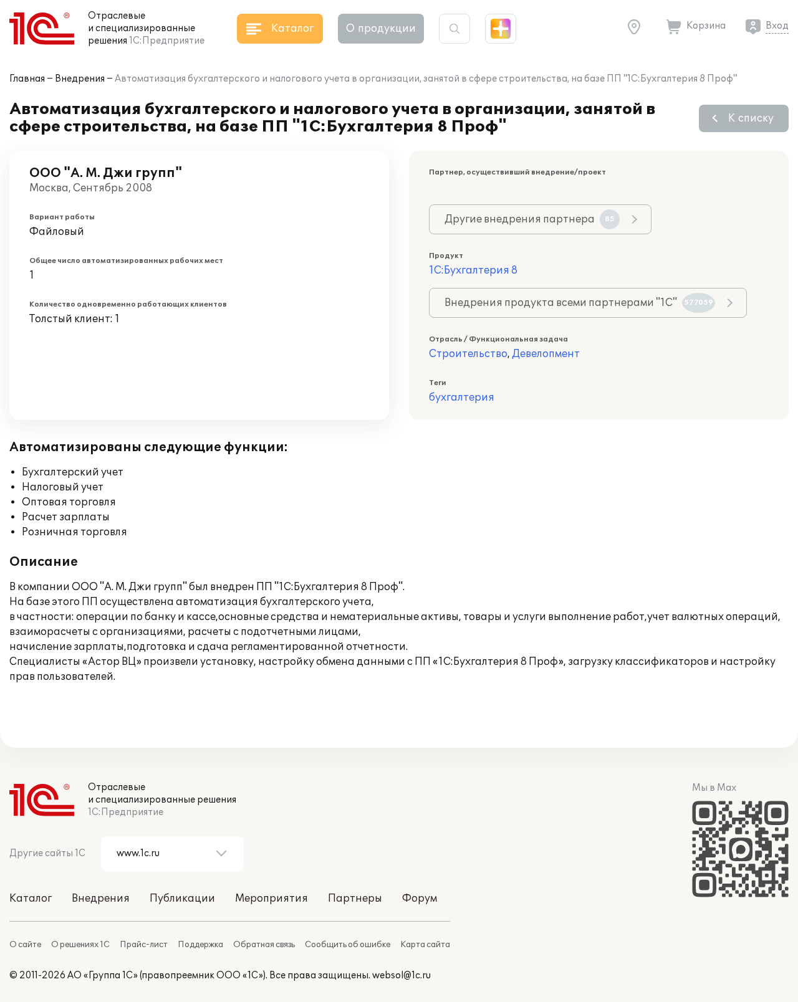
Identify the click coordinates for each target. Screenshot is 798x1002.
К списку (751, 118)
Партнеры (355, 898)
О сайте (25, 945)
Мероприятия (271, 898)
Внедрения (80, 79)
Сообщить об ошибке (347, 945)
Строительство (468, 354)
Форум (419, 898)
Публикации (182, 898)
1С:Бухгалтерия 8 (473, 270)
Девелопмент (546, 354)
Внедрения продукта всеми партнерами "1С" (579, 303)
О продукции (381, 28)
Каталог (30, 898)
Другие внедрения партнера (530, 219)
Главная (27, 79)
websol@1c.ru (401, 975)
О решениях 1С (80, 945)
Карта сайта (425, 945)
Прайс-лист (144, 945)
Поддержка (200, 945)
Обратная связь (264, 945)
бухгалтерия (461, 397)
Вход (777, 26)
